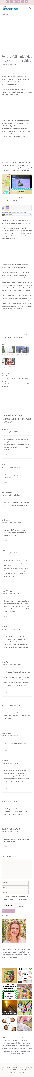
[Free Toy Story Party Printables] (9, 992)
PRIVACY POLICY (15, 1069)
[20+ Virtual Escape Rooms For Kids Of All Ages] (9, 1008)
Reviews (6, 373)
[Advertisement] (17, 37)
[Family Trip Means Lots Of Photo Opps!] (22, 349)
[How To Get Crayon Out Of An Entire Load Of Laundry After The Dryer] (24, 1023)
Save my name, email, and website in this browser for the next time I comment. (16, 898)
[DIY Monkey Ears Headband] (9, 1023)
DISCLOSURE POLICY (27, 1069)
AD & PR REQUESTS (25, 1067)
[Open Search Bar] (30, 8)
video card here (27, 223)
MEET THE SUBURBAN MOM (10, 1067)
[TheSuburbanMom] (10, 8)
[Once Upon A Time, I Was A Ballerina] (8, 361)
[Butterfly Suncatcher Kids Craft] (24, 1008)
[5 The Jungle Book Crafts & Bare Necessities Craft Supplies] (9, 976)
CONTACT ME (5, 1069)
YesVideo (15, 309)
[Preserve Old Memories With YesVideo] (8, 349)
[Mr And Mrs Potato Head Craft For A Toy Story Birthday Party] (24, 992)
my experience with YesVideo (22, 335)
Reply (5, 455)
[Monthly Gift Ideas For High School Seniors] (24, 976)
